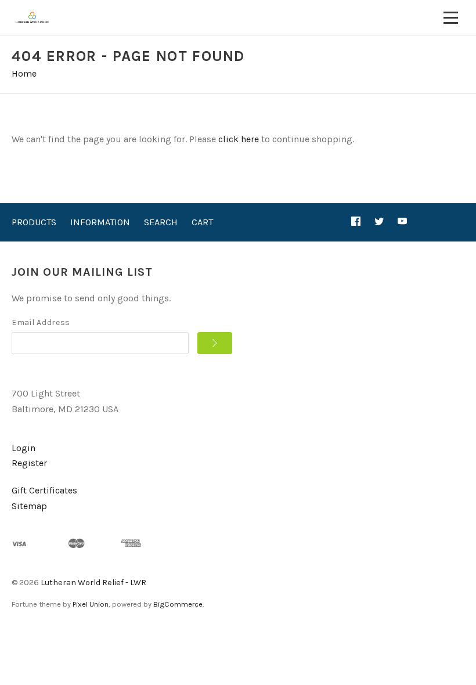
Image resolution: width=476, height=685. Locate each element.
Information (100, 222)
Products (34, 222)
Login (23, 447)
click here (238, 139)
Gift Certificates (44, 490)
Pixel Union (91, 604)
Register (29, 462)
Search (161, 222)
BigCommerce (178, 604)
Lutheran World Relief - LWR (93, 582)
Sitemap (29, 505)
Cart (202, 222)
